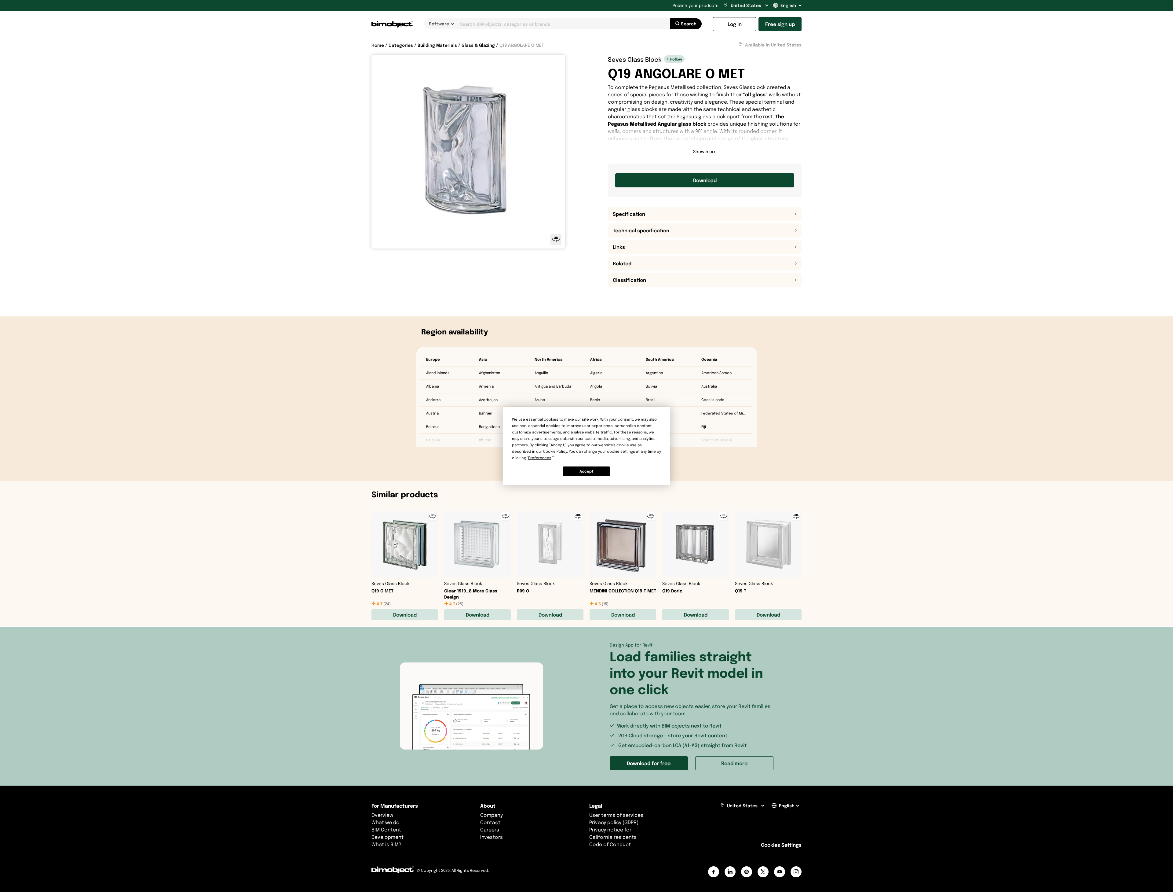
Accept (586, 471)
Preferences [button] (539, 458)
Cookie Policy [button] (555, 451)
